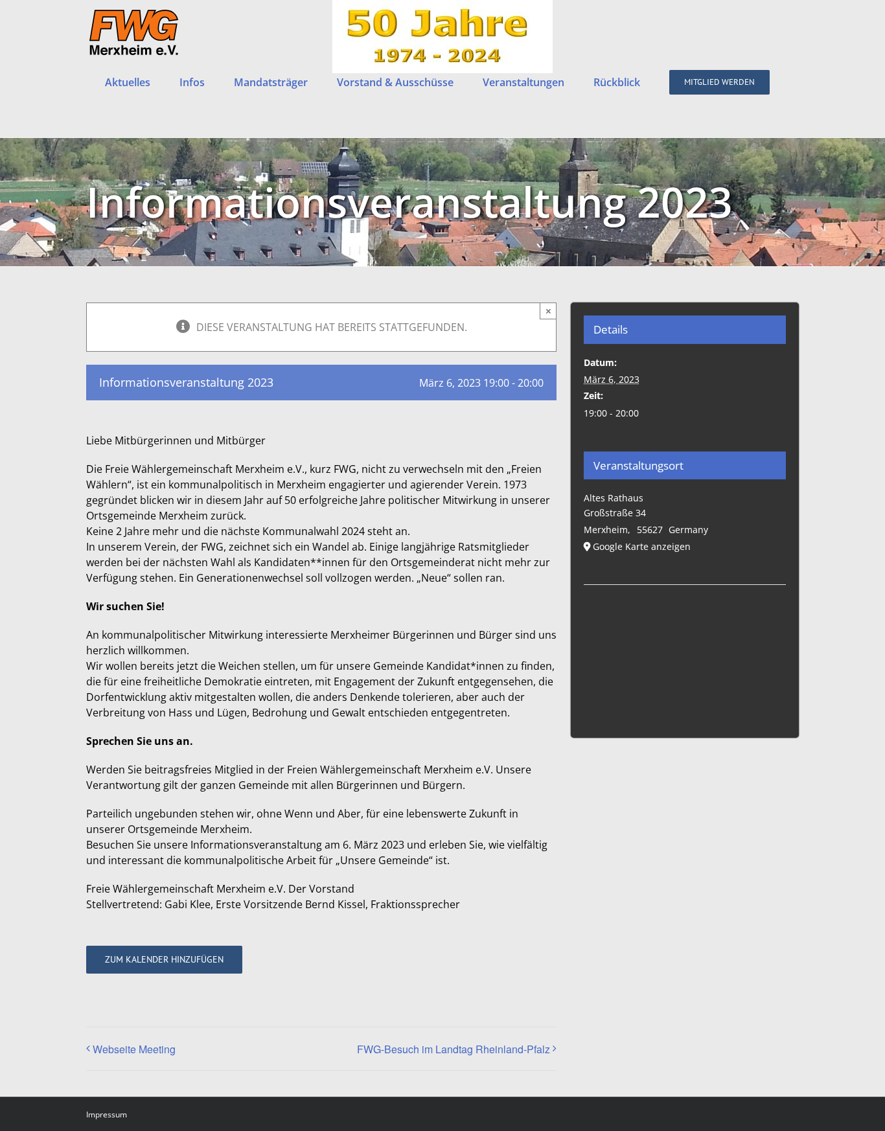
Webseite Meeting (134, 1049)
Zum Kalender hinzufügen (164, 959)
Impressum (106, 1114)
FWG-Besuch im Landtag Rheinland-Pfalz (453, 1049)
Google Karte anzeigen (642, 546)
